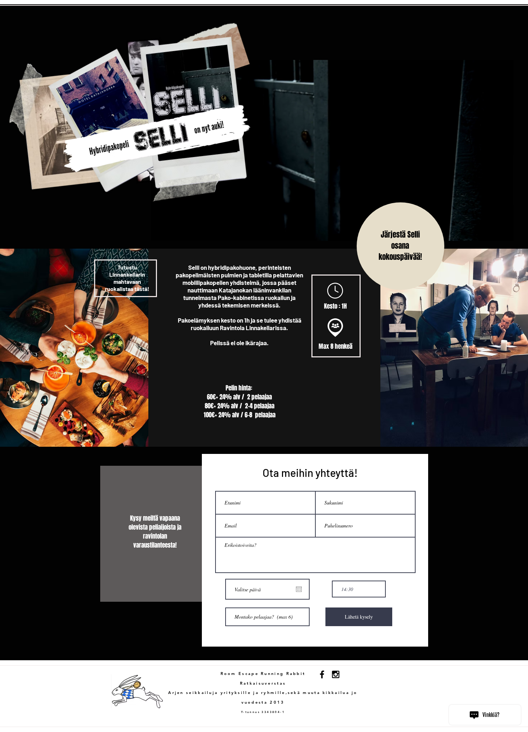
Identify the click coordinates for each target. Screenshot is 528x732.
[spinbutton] (359, 589)
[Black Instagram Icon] (335, 674)
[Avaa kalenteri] (299, 589)
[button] (504, 233)
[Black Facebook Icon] (322, 674)
